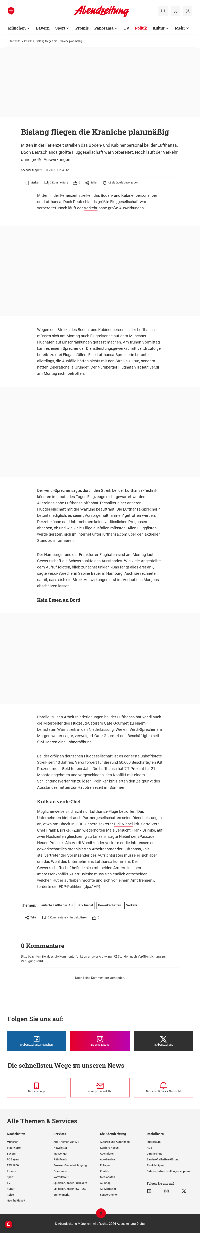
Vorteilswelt (61, 1177)
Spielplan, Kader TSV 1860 (70, 1188)
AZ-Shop (105, 1182)
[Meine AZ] (187, 11)
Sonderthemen (109, 1194)
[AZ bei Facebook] (149, 1191)
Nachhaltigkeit (16, 1200)
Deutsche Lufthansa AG (56, 905)
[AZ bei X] (183, 1191)
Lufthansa (52, 201)
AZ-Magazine (108, 1188)
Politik (141, 28)
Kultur (159, 28)
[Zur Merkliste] (175, 11)
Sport (60, 28)
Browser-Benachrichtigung (70, 1165)
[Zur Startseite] (102, 16)
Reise (10, 1194)
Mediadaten (107, 1177)
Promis (82, 28)
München (17, 28)
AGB (149, 1147)
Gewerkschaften (109, 905)
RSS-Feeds (60, 1159)
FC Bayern (13, 1159)
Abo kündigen (155, 1165)
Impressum (154, 1141)
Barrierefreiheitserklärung (163, 1159)
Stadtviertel (14, 1147)
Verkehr (90, 208)
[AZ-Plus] (11, 11)
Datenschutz (154, 1153)
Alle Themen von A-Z (66, 1141)
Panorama (103, 28)
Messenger (60, 1153)
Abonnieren (107, 1153)
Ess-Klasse (60, 1171)
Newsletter (60, 1147)
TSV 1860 (13, 1165)
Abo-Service (107, 1159)
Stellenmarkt (62, 1194)
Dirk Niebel (123, 824)
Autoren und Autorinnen (115, 1141)
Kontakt (105, 1171)
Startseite (14, 41)
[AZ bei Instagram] (166, 1191)
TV (126, 28)
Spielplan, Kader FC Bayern (70, 1182)
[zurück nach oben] (101, 1215)
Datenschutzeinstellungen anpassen (169, 1171)
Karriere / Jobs (109, 1147)
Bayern (43, 28)
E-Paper (105, 1165)
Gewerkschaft (49, 560)
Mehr (180, 28)
